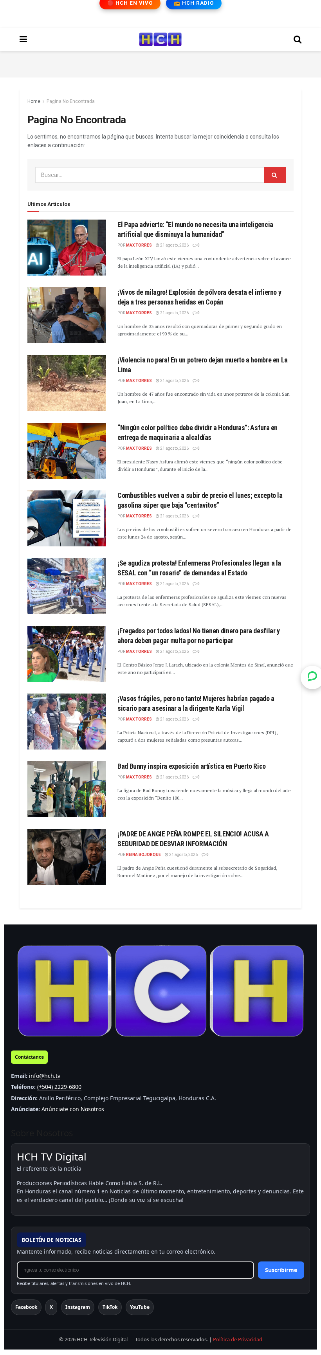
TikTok (110, 1307)
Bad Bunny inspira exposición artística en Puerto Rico (191, 766)
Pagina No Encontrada (71, 101)
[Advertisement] (160, 63)
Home (33, 101)
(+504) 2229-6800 (59, 1086)
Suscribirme (281, 1270)
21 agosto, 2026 (174, 245)
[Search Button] (297, 39)
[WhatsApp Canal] (312, 677)
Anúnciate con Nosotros (72, 1109)
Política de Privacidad (237, 1339)
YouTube (140, 1307)
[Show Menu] (23, 39)
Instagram (77, 1307)
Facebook (26, 1307)
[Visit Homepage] (160, 39)
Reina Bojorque (143, 854)
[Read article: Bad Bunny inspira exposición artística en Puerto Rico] (66, 789)
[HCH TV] (160, 991)
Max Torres (139, 245)
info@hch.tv (44, 1075)
